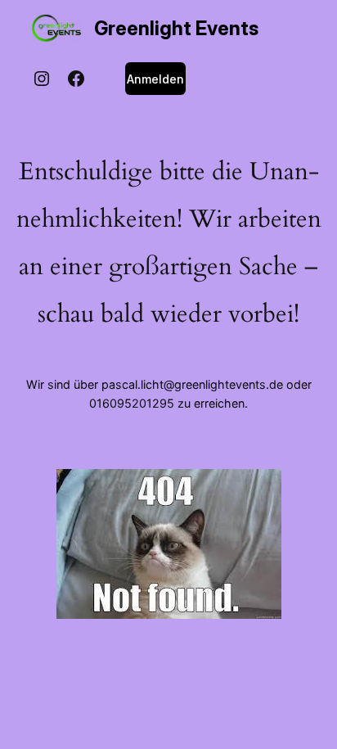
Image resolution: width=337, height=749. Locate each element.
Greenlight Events (176, 28)
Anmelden (155, 79)
